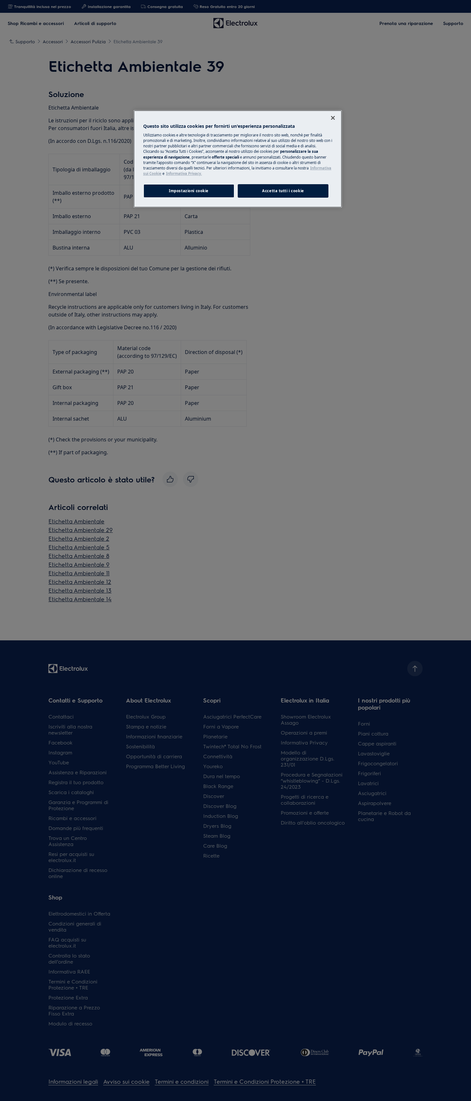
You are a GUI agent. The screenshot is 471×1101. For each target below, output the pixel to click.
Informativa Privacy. (184, 173)
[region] (238, 159)
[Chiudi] (333, 118)
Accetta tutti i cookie (283, 190)
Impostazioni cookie (189, 190)
